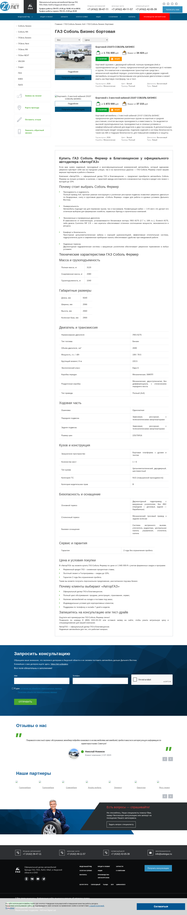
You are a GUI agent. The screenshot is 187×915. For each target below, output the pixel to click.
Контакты (131, 17)
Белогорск (84, 884)
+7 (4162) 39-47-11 (97, 9)
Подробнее (73, 71)
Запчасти (64, 17)
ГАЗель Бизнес (24, 38)
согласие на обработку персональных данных (41, 688)
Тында (105, 884)
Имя (15, 676)
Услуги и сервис (82, 17)
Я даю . (38, 688)
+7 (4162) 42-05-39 (146, 9)
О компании (113, 17)
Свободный (95, 884)
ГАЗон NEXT (23, 55)
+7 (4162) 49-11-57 (122, 9)
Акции (98, 17)
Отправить (25, 702)
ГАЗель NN (23, 49)
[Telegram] (176, 3)
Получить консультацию (73, 77)
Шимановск (120, 884)
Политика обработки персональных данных (37, 692)
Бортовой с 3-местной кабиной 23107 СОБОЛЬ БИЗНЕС (126, 98)
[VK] (168, 3)
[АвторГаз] (17, 870)
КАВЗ (20, 79)
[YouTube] (172, 3)
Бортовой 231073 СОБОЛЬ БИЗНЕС (115, 47)
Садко (21, 67)
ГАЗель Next (23, 43)
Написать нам (172, 9)
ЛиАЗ (20, 85)
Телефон (76, 676)
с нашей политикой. (96, 906)
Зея (112, 884)
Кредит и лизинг (46, 17)
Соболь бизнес (24, 26)
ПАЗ (20, 73)
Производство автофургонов (155, 17)
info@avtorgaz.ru (163, 854)
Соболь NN (23, 32)
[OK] (164, 3)
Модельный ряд (24, 17)
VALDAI (21, 61)
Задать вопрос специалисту (121, 824)
